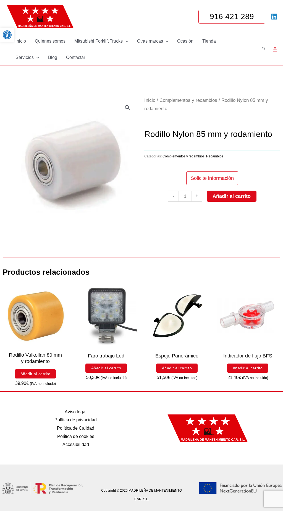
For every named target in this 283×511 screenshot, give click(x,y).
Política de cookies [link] (75, 436)
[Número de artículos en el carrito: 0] (263, 48)
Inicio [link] (149, 100)
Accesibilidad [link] (75, 444)
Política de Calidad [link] (75, 428)
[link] (7, 35)
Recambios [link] (214, 156)
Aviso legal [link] (76, 411)
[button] (125, 41)
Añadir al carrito (232, 196)
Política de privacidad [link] (75, 419)
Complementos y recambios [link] (188, 100)
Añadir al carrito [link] (35, 374)
